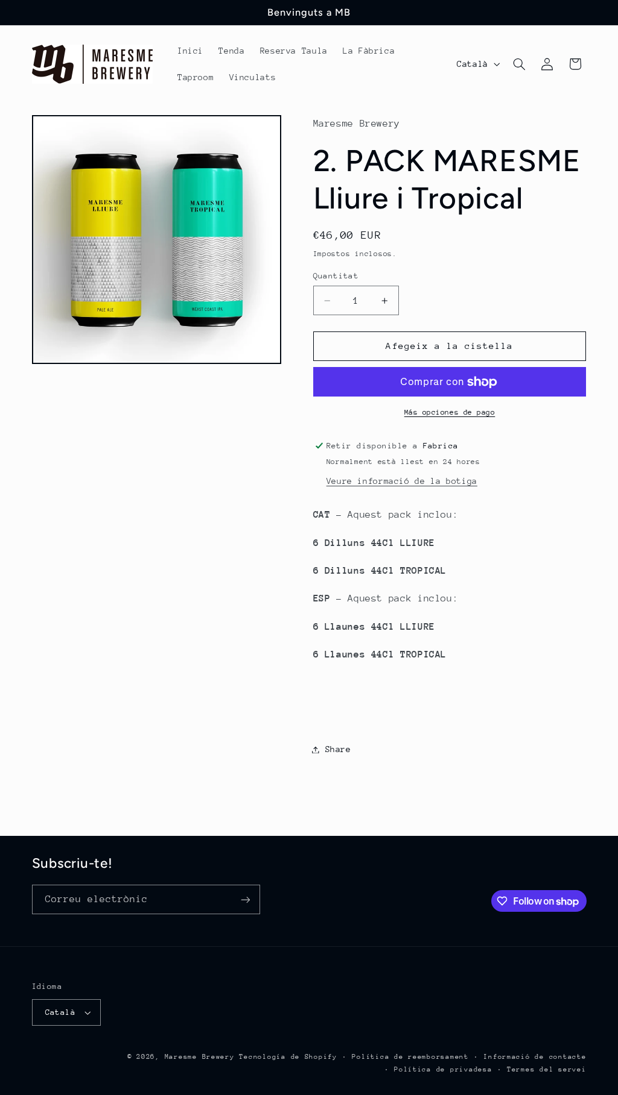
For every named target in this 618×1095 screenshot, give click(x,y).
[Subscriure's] (245, 899)
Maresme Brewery (200, 1057)
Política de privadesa (443, 1069)
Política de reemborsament (410, 1057)
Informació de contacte (534, 1057)
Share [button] (338, 749)
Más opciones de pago (449, 412)
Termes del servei (547, 1069)
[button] (519, 64)
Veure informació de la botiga (402, 481)
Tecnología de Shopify (288, 1057)
